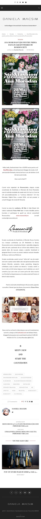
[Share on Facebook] (25, 401)
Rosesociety (7, 393)
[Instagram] (17, 2)
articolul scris (22, 332)
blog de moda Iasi (26, 377)
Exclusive (20, 34)
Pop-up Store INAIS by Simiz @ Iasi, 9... (20, 472)
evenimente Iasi (23, 387)
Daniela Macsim (18, 50)
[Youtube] (23, 2)
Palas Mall (22, 390)
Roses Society (32, 390)
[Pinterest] (20, 2)
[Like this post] (23, 401)
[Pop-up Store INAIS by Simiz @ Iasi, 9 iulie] (20, 457)
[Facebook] (11, 492)
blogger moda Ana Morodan (22, 380)
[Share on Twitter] (27, 401)
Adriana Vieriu (7, 374)
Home (3, 34)
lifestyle (6, 390)
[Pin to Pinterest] (29, 401)
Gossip (12, 34)
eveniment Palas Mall (9, 387)
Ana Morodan (7, 170)
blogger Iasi (7, 380)
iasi (32, 387)
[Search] (39, 8)
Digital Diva (26, 384)
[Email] (25, 2)
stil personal (18, 393)
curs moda (6, 384)
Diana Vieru (16, 384)
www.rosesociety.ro (22, 215)
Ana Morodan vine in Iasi (10, 377)
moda (13, 390)
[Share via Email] (32, 401)
